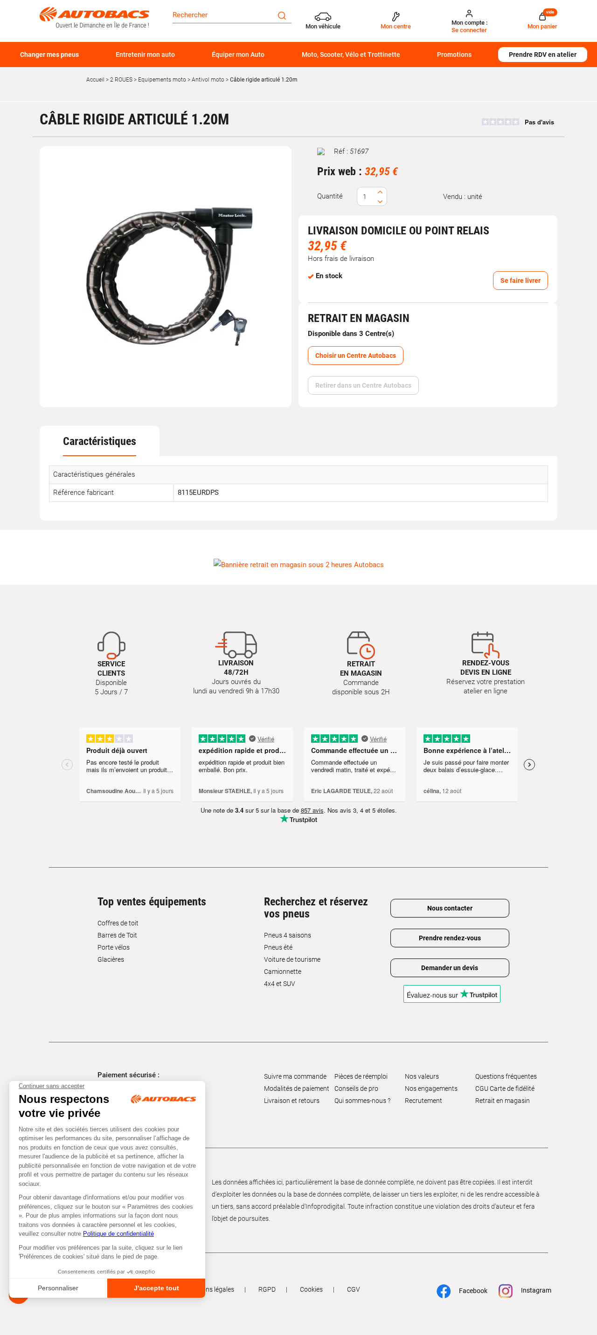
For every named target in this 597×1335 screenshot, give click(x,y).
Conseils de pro (356, 1088)
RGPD (267, 1289)
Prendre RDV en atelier (542, 54)
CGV (353, 1289)
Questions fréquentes (506, 1076)
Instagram (531, 1290)
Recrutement (423, 1100)
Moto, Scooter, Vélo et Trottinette (351, 54)
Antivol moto (208, 79)
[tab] (100, 441)
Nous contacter (449, 908)
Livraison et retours (291, 1100)
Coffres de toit (118, 923)
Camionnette (282, 971)
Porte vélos (113, 947)
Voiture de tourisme (292, 959)
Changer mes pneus (49, 54)
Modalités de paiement (296, 1088)
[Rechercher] (282, 14)
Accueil (95, 79)
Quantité (330, 196)
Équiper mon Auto (238, 54)
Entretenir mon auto (145, 54)
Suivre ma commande (295, 1076)
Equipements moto (162, 79)
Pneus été (278, 947)
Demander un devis (449, 968)
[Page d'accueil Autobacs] (94, 17)
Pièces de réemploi (361, 1076)
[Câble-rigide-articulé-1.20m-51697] (166, 277)
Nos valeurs (422, 1076)
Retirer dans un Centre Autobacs (363, 385)
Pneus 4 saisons (287, 935)
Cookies (311, 1289)
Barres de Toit (117, 935)
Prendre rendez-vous (450, 938)
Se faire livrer (520, 280)
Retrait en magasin (502, 1100)
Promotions (454, 54)
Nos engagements (431, 1088)
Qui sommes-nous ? (362, 1100)
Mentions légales (210, 1289)
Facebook (468, 1290)
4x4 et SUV (279, 983)
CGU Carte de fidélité (505, 1088)
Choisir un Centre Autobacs (355, 355)
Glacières (110, 959)
